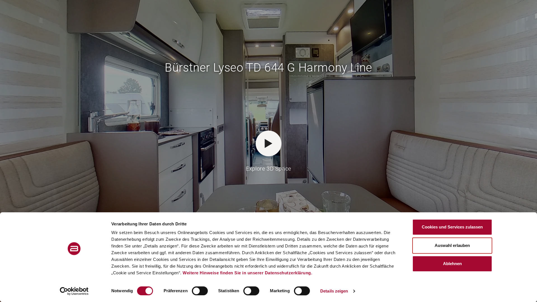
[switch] (200, 290)
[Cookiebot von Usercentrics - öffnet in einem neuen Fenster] (74, 291)
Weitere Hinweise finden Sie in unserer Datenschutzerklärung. (247, 272)
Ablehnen (452, 263)
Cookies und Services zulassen (452, 227)
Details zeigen (334, 291)
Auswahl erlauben (452, 245)
